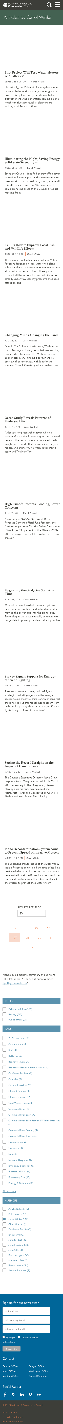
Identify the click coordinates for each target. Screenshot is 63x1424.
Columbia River (19, 1108)
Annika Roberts (18, 1209)
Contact (8, 1358)
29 (39, 938)
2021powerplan (19, 1038)
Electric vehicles (19, 1171)
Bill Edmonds (17, 1214)
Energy (15, 1014)
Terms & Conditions (12, 1417)
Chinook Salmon (19, 1091)
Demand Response (20, 1159)
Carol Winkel (18, 1219)
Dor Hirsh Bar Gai (19, 1229)
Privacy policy (10, 1412)
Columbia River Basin (21, 1114)
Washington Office (38, 1371)
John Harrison (19, 1245)
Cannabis (15, 1079)
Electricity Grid (19, 1177)
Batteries (15, 1055)
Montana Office (11, 1376)
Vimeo (30, 1394)
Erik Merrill (16, 1234)
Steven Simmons (19, 1270)
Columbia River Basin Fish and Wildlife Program (34, 1122)
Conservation (17, 1142)
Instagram (13, 1394)
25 (36, 928)
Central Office (10, 1366)
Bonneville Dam (18, 1061)
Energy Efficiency (20, 1183)
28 (27, 938)
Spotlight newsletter (15, 983)
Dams (13, 1154)
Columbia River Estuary (23, 1130)
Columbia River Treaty (22, 1136)
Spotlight (10, 1337)
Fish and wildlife (20, 1009)
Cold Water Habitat (20, 1103)
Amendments (17, 1044)
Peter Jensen (18, 1265)
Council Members (38, 1376)
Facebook (5, 1394)
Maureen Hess (17, 1260)
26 (48, 928)
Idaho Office (9, 1371)
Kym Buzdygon (18, 1255)
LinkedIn (21, 1394)
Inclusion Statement (13, 1421)
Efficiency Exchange (21, 1165)
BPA (12, 1050)
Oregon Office (36, 1366)
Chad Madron (17, 1224)
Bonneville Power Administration (28, 1067)
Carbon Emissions (19, 1085)
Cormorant (16, 1148)
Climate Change (19, 1097)
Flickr (38, 1394)
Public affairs (17, 1019)
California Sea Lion (20, 1073)
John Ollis (15, 1250)
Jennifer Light (17, 1239)
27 (15, 938)
